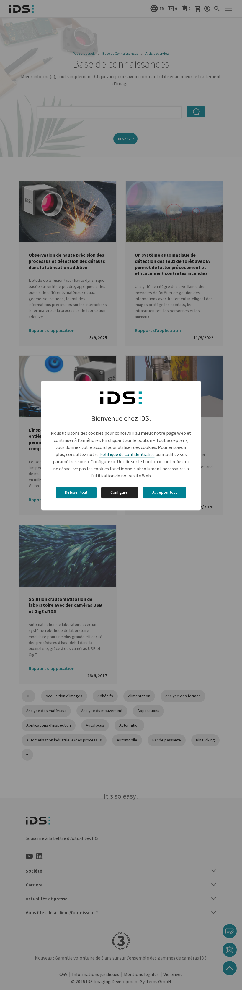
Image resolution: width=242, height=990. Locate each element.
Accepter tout (164, 492)
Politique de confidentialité (127, 454)
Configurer (119, 492)
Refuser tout (76, 492)
